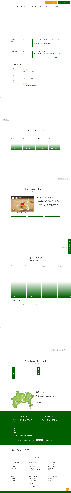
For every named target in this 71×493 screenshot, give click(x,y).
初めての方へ (47, 6)
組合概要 (13, 466)
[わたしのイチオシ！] (18, 273)
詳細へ (56, 46)
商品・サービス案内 (30, 6)
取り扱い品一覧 (32, 468)
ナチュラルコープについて (21, 6)
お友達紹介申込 (33, 485)
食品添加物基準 (51, 468)
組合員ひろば (32, 478)
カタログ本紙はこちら (51, 2)
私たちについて (14, 464)
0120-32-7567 (24, 420)
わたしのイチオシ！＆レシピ (64, 6)
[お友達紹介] (34, 273)
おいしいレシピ (50, 480)
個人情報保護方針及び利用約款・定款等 (17, 491)
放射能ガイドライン (51, 469)
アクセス (39, 440)
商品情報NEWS (32, 464)
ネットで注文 (64, 2)
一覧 (35, 91)
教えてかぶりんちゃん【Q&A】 (35, 469)
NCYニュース (32, 481)
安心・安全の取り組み (38, 6)
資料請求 (52, 218)
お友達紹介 (32, 483)
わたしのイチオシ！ (51, 478)
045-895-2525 (49, 420)
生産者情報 (14, 468)
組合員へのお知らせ (54, 6)
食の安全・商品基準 (51, 464)
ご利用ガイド (18, 218)
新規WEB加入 (35, 218)
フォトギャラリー (32, 486)
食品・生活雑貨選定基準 (52, 466)
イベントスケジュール (33, 480)
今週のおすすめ (32, 466)
